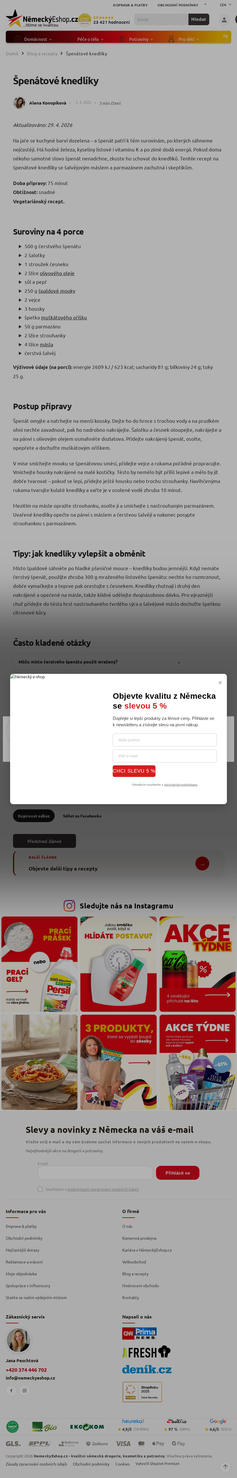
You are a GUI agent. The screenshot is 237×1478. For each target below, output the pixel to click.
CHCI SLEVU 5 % (134, 770)
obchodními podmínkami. (181, 784)
